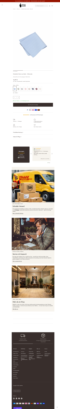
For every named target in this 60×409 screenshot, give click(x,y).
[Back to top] (57, 407)
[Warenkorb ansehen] (52, 5)
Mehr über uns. (15, 309)
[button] (52, 5)
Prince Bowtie (15, 71)
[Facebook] (19, 398)
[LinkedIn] (21, 398)
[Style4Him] (22, 5)
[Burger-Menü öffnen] (2, 5)
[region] (42, 153)
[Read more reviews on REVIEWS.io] (21, 157)
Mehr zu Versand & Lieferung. (18, 213)
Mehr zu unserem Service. (17, 261)
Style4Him (21, 385)
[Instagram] (14, 398)
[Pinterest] (16, 398)
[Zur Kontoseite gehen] (49, 5)
